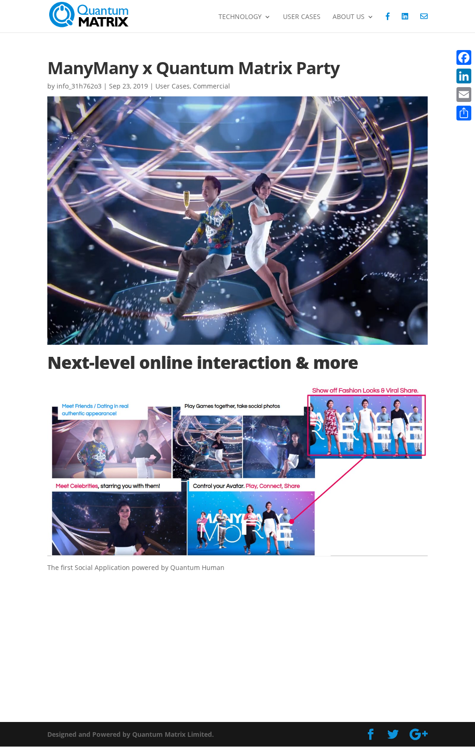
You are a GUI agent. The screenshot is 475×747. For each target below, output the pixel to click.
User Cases (302, 17)
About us (349, 17)
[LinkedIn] (464, 76)
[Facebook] (464, 57)
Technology (240, 17)
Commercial (211, 86)
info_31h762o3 (79, 86)
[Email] (464, 94)
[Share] (464, 113)
